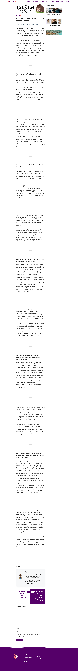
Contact (67, 1)
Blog (53, 1)
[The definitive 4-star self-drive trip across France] (54, 34)
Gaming (28, 1)
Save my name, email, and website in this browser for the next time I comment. (30, 635)
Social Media (35, 1)
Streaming (42, 1)
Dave (23, 24)
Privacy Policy (39, 658)
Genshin (21, 15)
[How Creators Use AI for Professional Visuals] (54, 23)
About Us (38, 656)
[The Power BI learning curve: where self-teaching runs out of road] (54, 12)
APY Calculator (59, 1)
